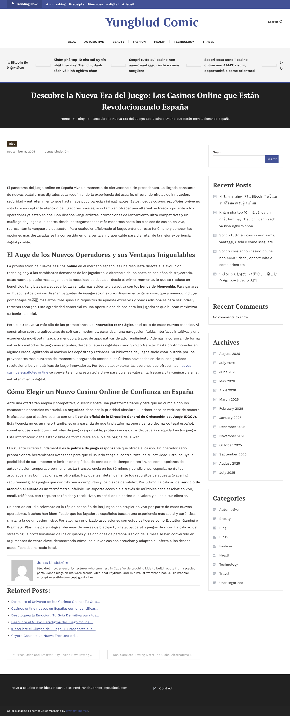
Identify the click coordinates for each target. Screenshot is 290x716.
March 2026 (229, 399)
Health (159, 41)
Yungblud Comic (152, 22)
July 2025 (227, 473)
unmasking (57, 4)
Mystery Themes (77, 710)
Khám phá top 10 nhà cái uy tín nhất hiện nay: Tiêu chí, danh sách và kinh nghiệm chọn (74, 65)
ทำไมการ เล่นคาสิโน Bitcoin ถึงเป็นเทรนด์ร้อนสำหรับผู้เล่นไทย (248, 199)
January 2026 (230, 418)
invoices (96, 4)
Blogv (223, 537)
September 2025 (232, 454)
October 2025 (230, 445)
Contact (166, 688)
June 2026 (228, 372)
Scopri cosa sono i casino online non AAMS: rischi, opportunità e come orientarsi (224, 65)
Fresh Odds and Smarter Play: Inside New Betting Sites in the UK (58, 654)
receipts (77, 4)
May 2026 (227, 381)
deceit (130, 4)
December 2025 (232, 427)
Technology (184, 41)
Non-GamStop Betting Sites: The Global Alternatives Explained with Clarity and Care (156, 654)
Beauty (118, 41)
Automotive (94, 41)
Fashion (139, 41)
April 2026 (227, 390)
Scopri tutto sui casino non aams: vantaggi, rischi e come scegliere (148, 65)
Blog (72, 41)
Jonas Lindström (57, 151)
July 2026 (227, 363)
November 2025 (232, 436)
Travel (208, 41)
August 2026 (229, 354)
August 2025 (229, 463)
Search (273, 21)
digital (114, 4)
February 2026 (231, 408)
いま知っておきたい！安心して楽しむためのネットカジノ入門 (248, 277)
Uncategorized (231, 583)
